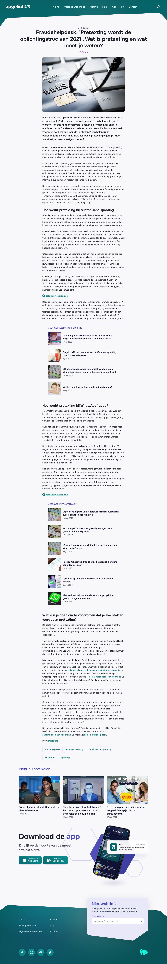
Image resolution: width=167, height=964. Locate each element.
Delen (85, 52)
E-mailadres (98, 916)
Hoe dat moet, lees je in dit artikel (104, 677)
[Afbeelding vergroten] (120, 61)
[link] (17, 6)
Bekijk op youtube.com (57, 296)
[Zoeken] (158, 7)
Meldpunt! (53, 741)
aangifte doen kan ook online (56, 735)
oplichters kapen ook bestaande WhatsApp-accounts (94, 670)
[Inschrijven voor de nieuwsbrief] (141, 921)
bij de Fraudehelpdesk (95, 735)
